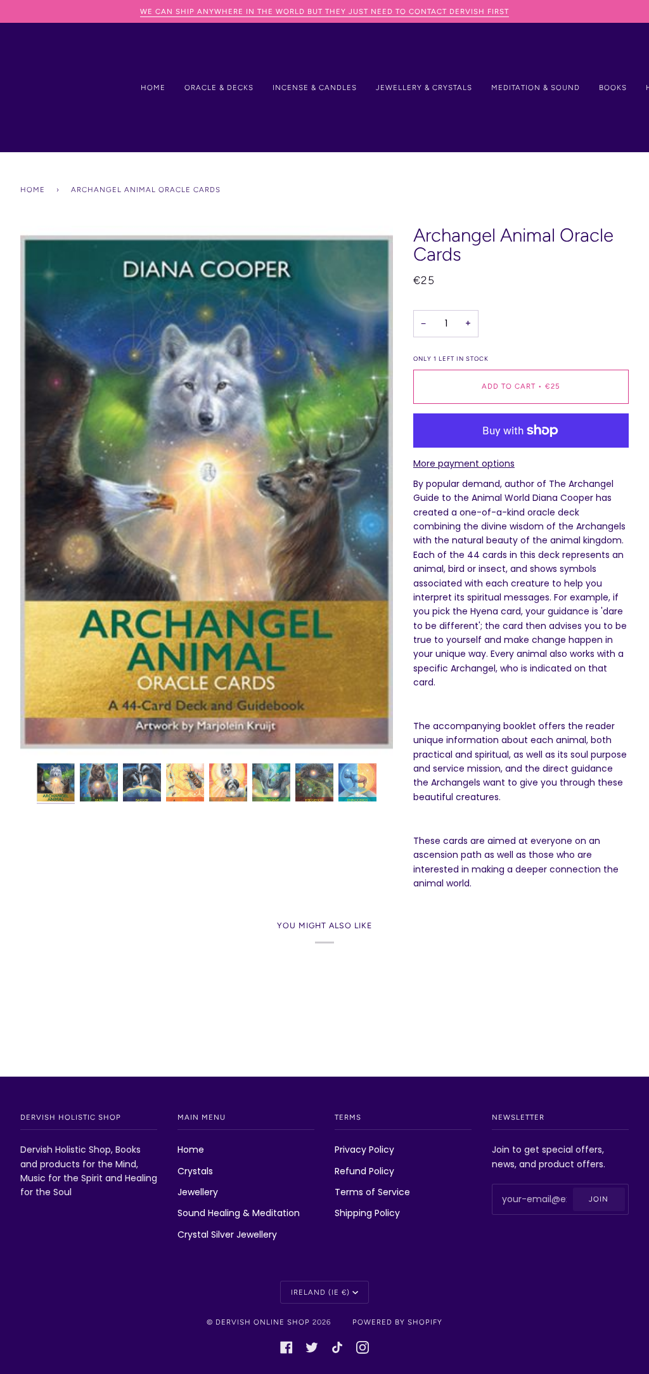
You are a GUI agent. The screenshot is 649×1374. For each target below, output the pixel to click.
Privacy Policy (364, 1149)
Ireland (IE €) (320, 1292)
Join (598, 1199)
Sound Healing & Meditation (238, 1213)
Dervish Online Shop (262, 1322)
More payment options (464, 463)
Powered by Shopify (397, 1322)
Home (32, 189)
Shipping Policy (367, 1213)
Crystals (195, 1171)
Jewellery (197, 1192)
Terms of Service (372, 1192)
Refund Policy (364, 1171)
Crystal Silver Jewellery (227, 1234)
